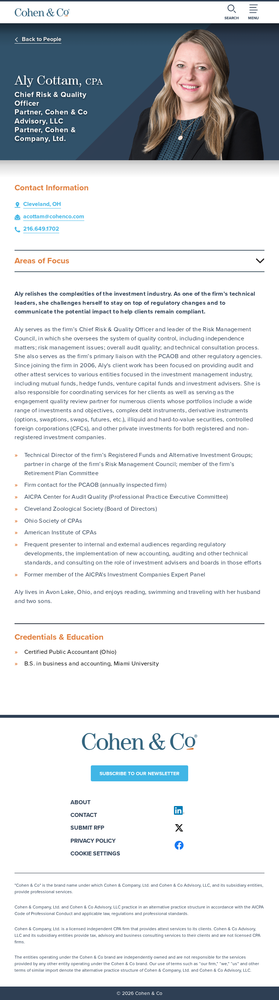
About (80, 802)
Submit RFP (87, 827)
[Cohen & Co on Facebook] (215, 845)
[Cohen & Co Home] (42, 12)
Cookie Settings (95, 853)
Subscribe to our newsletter (139, 773)
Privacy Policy (93, 841)
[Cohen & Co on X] (215, 828)
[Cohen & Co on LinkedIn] (215, 810)
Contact (83, 815)
